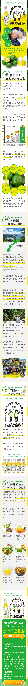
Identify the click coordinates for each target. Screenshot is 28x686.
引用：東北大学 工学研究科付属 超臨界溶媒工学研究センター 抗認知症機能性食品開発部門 (14, 145)
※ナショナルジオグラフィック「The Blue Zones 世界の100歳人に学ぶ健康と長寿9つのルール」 (13, 269)
